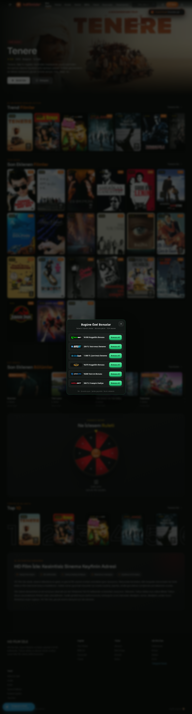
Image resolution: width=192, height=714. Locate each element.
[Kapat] (121, 324)
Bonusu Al (115, 337)
